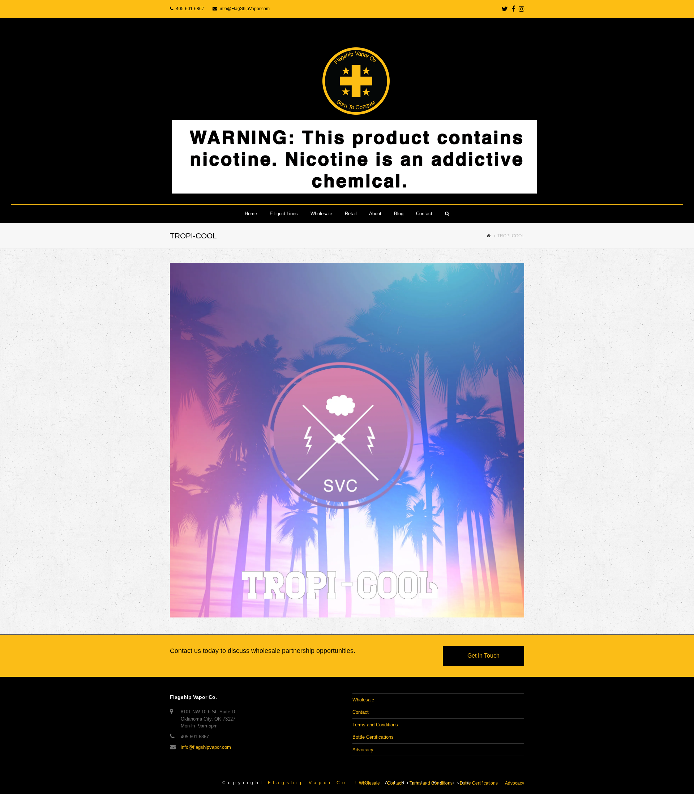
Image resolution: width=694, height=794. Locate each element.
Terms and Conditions (375, 724)
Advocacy (362, 749)
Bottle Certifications (373, 737)
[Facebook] (513, 9)
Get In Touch (483, 656)
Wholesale (363, 699)
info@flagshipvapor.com (206, 747)
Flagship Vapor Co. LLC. (321, 782)
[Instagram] (521, 9)
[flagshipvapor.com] (347, 111)
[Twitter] (505, 9)
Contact (360, 712)
